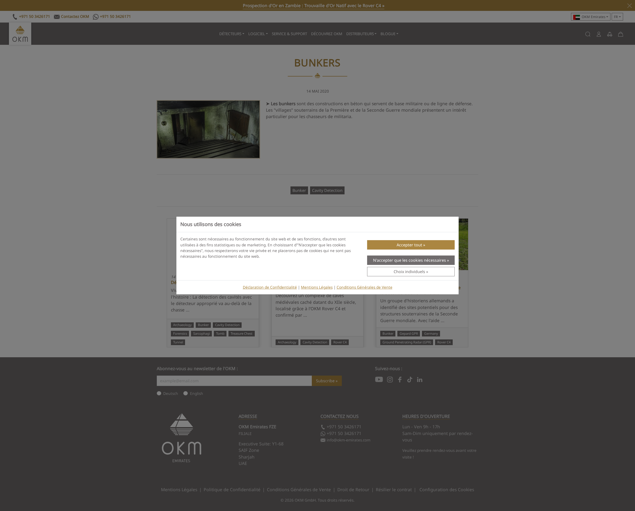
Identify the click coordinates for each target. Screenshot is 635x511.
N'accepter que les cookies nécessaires (409, 260)
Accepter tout (409, 245)
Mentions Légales (317, 287)
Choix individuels (409, 271)
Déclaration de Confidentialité (270, 287)
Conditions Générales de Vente (364, 287)
